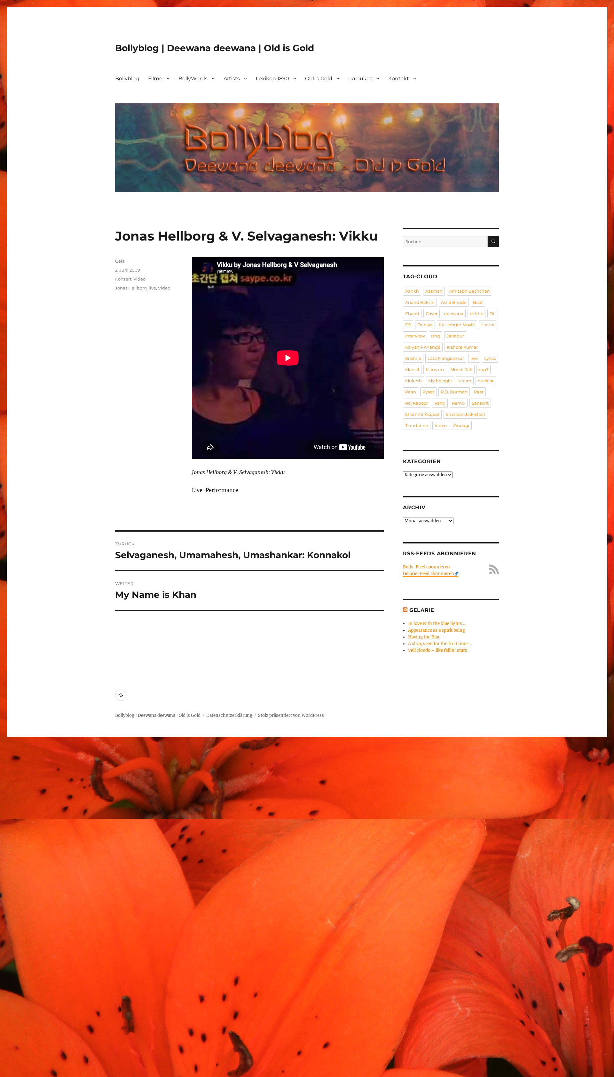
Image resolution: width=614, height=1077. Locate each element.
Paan (410, 391)
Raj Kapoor (416, 403)
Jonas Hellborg (131, 287)
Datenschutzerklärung (229, 715)
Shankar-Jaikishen (465, 414)
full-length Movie (457, 324)
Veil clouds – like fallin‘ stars (437, 650)
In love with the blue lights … (437, 623)
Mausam (435, 369)
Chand (412, 313)
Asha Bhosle (454, 302)
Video (139, 278)
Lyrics (490, 358)
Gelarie (421, 610)
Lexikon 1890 (272, 78)
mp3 (483, 369)
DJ (408, 324)
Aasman (434, 291)
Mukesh (413, 380)
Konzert (123, 278)
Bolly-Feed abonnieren (426, 567)
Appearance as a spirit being (436, 630)
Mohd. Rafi (461, 369)
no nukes (360, 78)
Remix (458, 403)
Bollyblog (127, 78)
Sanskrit (480, 403)
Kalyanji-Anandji (422, 347)
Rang (439, 403)
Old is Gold (318, 78)
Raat (479, 391)
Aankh (412, 291)
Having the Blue (424, 637)
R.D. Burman (454, 391)
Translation (416, 425)
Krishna (413, 358)
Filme (155, 78)
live (152, 287)
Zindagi (461, 425)
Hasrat (488, 324)
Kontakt (398, 78)
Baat (478, 302)
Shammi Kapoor (422, 414)
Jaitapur (455, 335)
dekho (476, 313)
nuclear (486, 380)
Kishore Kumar (462, 347)
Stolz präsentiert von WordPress (291, 715)
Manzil (412, 369)
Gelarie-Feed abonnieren (428, 573)
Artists (232, 78)
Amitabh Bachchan (469, 291)
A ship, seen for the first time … (440, 643)
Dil (493, 313)
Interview (415, 335)
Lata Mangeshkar (446, 358)
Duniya (425, 324)
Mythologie (440, 380)
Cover (431, 313)
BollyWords (193, 78)
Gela (120, 261)
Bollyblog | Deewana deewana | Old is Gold (214, 48)
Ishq (435, 335)
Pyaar (428, 391)
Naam (464, 380)
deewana (453, 313)
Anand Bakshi (420, 302)
